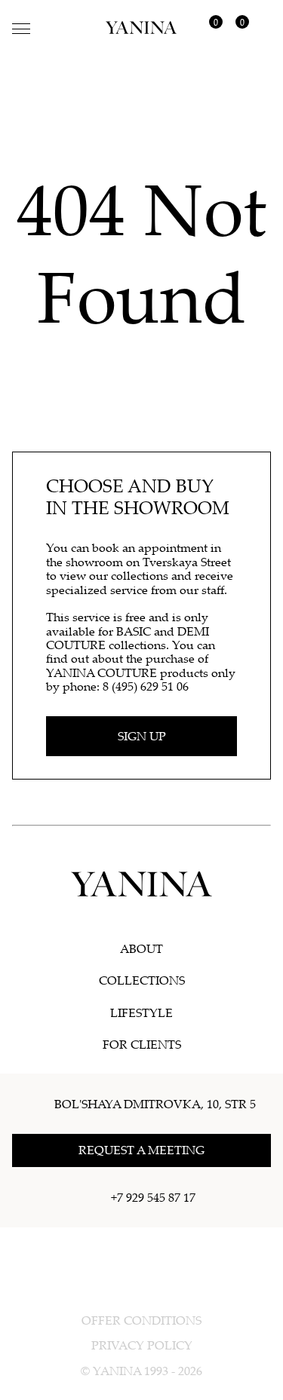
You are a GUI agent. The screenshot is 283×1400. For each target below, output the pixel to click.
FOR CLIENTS (142, 1044)
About (141, 948)
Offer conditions (141, 1320)
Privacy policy (141, 1345)
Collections (142, 980)
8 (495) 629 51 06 (146, 686)
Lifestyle (141, 1012)
